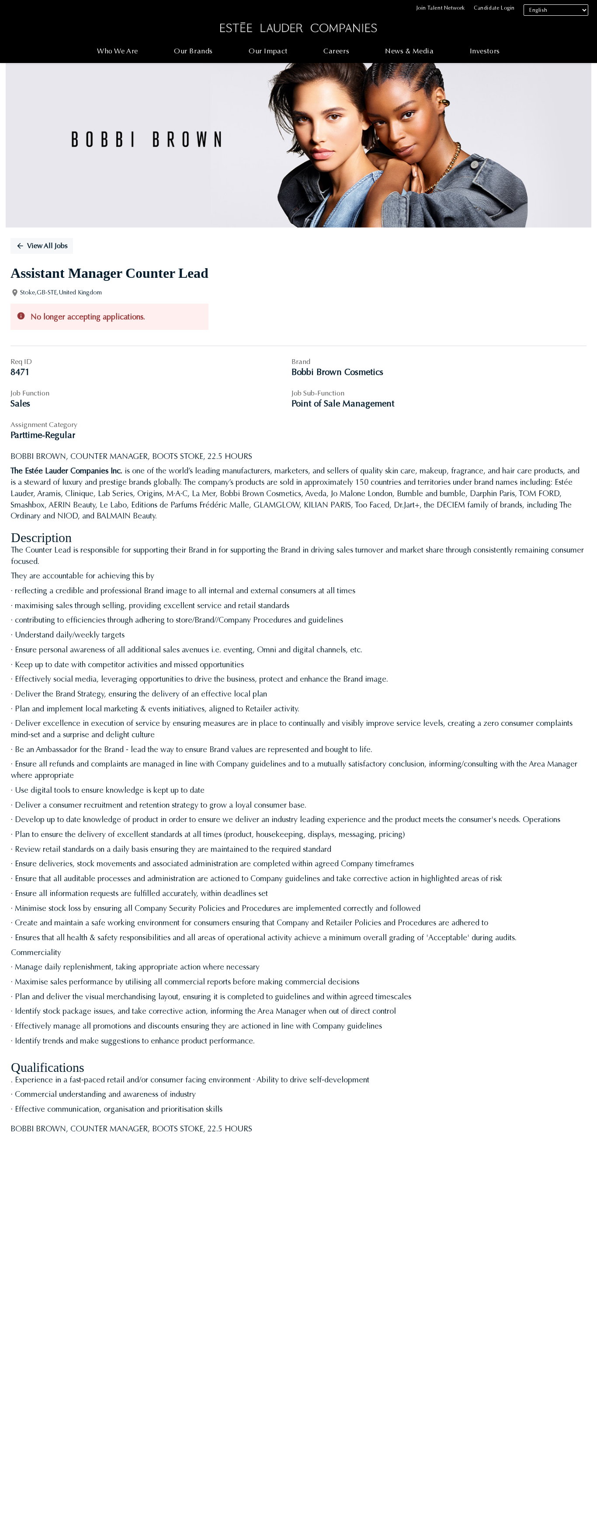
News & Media (409, 51)
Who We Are (117, 51)
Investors (485, 51)
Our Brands (193, 51)
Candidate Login (494, 8)
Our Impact (268, 51)
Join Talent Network (441, 8)
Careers (336, 51)
